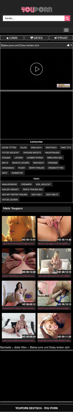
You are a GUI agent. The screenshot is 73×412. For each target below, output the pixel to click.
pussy (21, 167)
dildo (23, 147)
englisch (36, 147)
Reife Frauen (36, 167)
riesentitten (55, 167)
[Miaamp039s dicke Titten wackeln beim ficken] (19, 293)
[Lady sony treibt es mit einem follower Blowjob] (19, 325)
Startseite (5, 347)
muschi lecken (20, 162)
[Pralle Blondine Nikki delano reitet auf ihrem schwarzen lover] (54, 325)
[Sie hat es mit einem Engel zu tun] (19, 228)
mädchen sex (54, 157)
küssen (6, 157)
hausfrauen (52, 152)
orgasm (52, 162)
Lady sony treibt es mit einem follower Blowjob (24, 340)
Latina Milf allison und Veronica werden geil (23, 275)
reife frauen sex (32, 189)
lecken (19, 157)
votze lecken (10, 199)
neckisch (38, 162)
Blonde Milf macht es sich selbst (54, 275)
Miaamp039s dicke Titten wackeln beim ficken (24, 308)
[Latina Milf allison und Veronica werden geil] (19, 261)
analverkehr (9, 184)
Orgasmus (8, 167)
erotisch (51, 147)
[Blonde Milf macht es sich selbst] (54, 261)
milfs (5, 162)
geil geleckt (43, 184)
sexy (4, 172)
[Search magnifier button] (67, 18)
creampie (26, 184)
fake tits (66, 147)
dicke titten (9, 147)
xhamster (17, 172)
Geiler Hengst (10, 189)
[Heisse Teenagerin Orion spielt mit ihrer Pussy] (54, 228)
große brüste (32, 152)
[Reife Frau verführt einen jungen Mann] (54, 293)
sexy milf (36, 194)
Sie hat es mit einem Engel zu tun (18, 243)
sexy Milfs (52, 194)
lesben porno (35, 157)
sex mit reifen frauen (14, 194)
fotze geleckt (10, 152)
